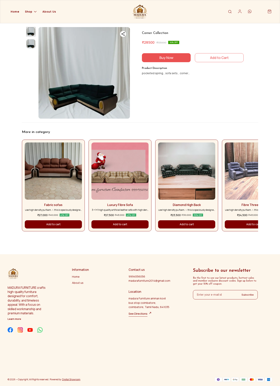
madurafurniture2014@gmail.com (149, 280)
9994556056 (137, 276)
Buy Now (166, 57)
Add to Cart (219, 57)
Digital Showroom (71, 379)
